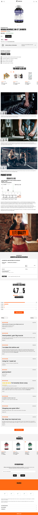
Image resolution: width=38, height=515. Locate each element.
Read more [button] (16, 352)
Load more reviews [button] (19, 429)
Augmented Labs (4, 27)
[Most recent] (33, 318)
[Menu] (2, 1)
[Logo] (19, 1)
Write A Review (19, 312)
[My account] (33, 1)
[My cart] (36, 1)
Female (22, 475)
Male (15, 475)
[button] (19, 45)
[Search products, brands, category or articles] (4, 1)
